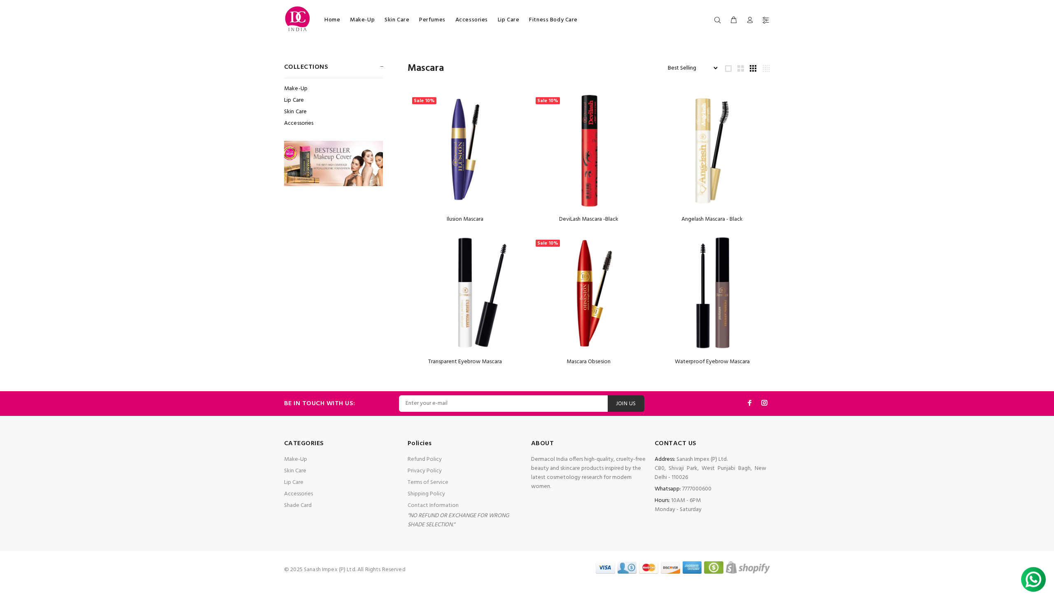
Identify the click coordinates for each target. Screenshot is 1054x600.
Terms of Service (428, 482)
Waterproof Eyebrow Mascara (712, 362)
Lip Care (508, 20)
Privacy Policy (425, 471)
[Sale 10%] (465, 151)
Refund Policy (425, 459)
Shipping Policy (426, 494)
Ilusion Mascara (465, 219)
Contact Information (433, 505)
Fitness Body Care (553, 20)
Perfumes (432, 20)
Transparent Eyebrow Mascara (465, 362)
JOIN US (626, 404)
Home (332, 20)
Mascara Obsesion (589, 362)
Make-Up (362, 20)
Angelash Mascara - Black (712, 219)
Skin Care (397, 20)
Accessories (471, 20)
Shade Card (298, 505)
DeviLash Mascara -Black (588, 219)
